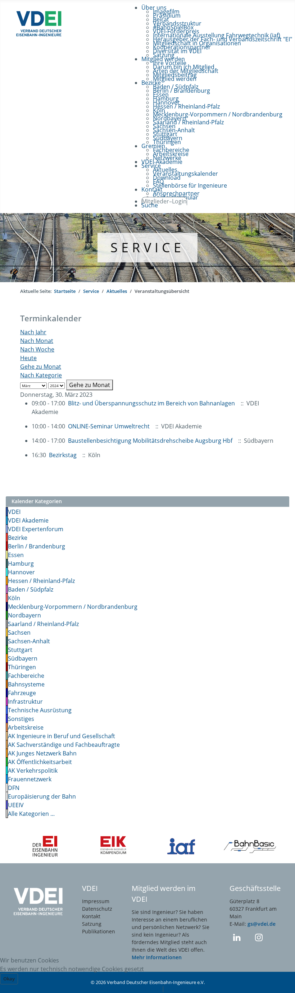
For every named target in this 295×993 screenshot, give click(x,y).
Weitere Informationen (129, 989)
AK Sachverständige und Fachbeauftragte (64, 745)
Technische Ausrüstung (40, 710)
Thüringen (22, 667)
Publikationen (98, 931)
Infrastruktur (25, 701)
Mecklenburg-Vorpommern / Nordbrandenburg (72, 607)
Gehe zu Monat (40, 367)
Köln (14, 598)
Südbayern (22, 658)
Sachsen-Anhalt (29, 641)
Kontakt (91, 916)
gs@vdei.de (262, 923)
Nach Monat (36, 341)
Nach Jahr (33, 332)
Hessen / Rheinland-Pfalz (41, 581)
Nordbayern (24, 615)
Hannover (21, 572)
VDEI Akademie (28, 520)
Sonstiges (21, 719)
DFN (13, 788)
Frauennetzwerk (29, 779)
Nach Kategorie (41, 375)
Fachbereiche (26, 676)
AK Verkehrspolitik (33, 770)
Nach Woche (37, 349)
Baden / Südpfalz (30, 589)
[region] (147, 247)
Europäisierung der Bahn (42, 796)
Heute (28, 358)
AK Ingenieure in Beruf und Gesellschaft (61, 736)
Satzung (91, 923)
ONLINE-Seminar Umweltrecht (109, 426)
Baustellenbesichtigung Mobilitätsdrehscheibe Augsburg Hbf (150, 441)
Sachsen (19, 632)
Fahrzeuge (22, 693)
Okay (9, 978)
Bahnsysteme (26, 684)
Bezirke (17, 538)
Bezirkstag (63, 455)
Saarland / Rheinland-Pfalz (43, 624)
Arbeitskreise (26, 727)
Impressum (95, 901)
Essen (16, 555)
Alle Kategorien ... (31, 814)
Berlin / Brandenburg (36, 546)
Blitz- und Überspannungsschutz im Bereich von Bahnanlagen (151, 403)
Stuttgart (20, 650)
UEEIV (16, 805)
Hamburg (21, 563)
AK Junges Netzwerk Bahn (42, 753)
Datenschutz (97, 908)
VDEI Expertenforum (35, 529)
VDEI (14, 512)
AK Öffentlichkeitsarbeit (40, 762)
